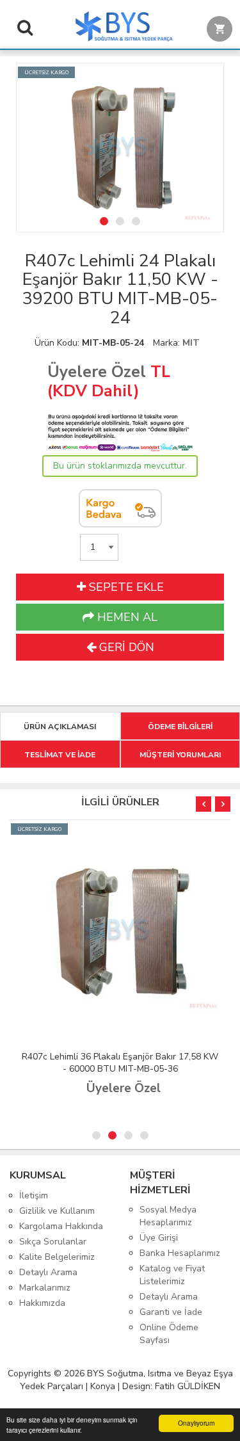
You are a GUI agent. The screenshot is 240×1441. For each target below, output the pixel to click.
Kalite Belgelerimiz (57, 1257)
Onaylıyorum (196, 1423)
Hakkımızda (42, 1303)
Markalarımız (44, 1288)
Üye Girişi (159, 1238)
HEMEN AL (125, 617)
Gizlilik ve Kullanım (57, 1211)
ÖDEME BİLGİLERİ (180, 726)
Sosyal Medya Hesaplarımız (168, 1216)
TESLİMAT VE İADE (59, 755)
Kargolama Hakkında (61, 1226)
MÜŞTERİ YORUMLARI (180, 755)
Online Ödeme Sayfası (169, 1333)
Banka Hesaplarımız (180, 1253)
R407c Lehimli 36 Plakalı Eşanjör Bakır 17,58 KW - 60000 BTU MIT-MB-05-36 (120, 1063)
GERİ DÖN (125, 647)
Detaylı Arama (48, 1272)
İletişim (33, 1195)
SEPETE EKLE (125, 587)
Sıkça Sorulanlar (52, 1242)
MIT (191, 343)
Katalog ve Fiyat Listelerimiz (172, 1274)
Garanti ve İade (171, 1312)
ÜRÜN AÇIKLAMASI (60, 726)
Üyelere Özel (96, 372)
